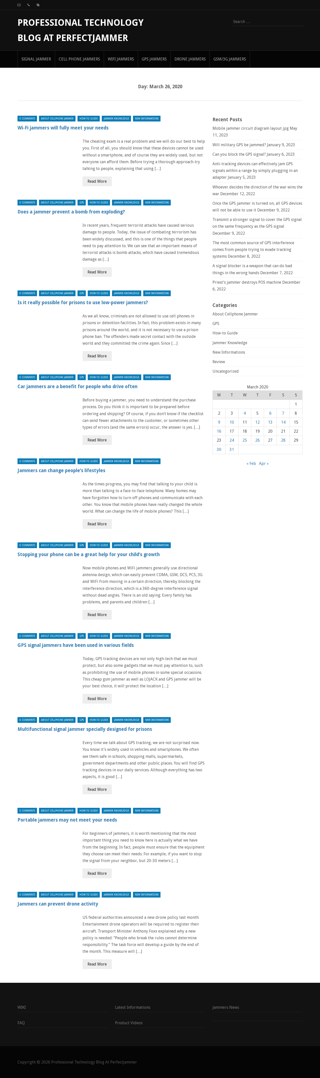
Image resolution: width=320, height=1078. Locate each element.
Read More (97, 181)
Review (218, 361)
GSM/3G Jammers (230, 59)
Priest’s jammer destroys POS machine (246, 282)
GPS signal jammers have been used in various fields (76, 645)
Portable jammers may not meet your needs (67, 820)
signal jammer (36, 59)
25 (244, 440)
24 (232, 440)
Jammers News (225, 1007)
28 (283, 440)
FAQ (21, 1023)
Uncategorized (225, 371)
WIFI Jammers (121, 59)
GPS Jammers (154, 59)
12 (257, 422)
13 (270, 422)
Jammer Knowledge (116, 118)
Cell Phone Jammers (79, 59)
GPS (82, 202)
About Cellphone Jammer (57, 118)
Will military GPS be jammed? (239, 144)
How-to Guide (89, 118)
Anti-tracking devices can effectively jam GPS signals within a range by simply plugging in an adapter (255, 170)
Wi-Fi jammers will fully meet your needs (63, 127)
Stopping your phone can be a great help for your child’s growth (89, 554)
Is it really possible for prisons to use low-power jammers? (83, 302)
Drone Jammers (190, 59)
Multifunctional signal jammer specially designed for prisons (85, 729)
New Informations (146, 118)
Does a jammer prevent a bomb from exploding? (71, 211)
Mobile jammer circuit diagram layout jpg (250, 128)
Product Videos (128, 1023)
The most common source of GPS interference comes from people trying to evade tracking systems (253, 249)
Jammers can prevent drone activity (58, 904)
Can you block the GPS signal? (239, 154)
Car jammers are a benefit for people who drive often (78, 386)
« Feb (251, 463)
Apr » (264, 463)
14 (283, 422)
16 (219, 431)
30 (219, 449)
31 (232, 449)
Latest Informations (132, 1007)
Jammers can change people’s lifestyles (61, 470)
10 (232, 422)
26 (257, 440)
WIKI (22, 1007)
